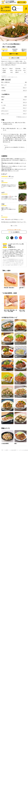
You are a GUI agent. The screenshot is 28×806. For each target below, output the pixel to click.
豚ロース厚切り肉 (5, 82)
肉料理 (6, 450)
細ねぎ (2, 96)
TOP (2, 450)
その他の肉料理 (13, 450)
